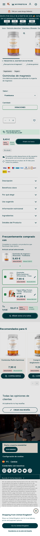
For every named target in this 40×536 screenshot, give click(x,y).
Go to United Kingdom (20, 526)
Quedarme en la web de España (20, 531)
